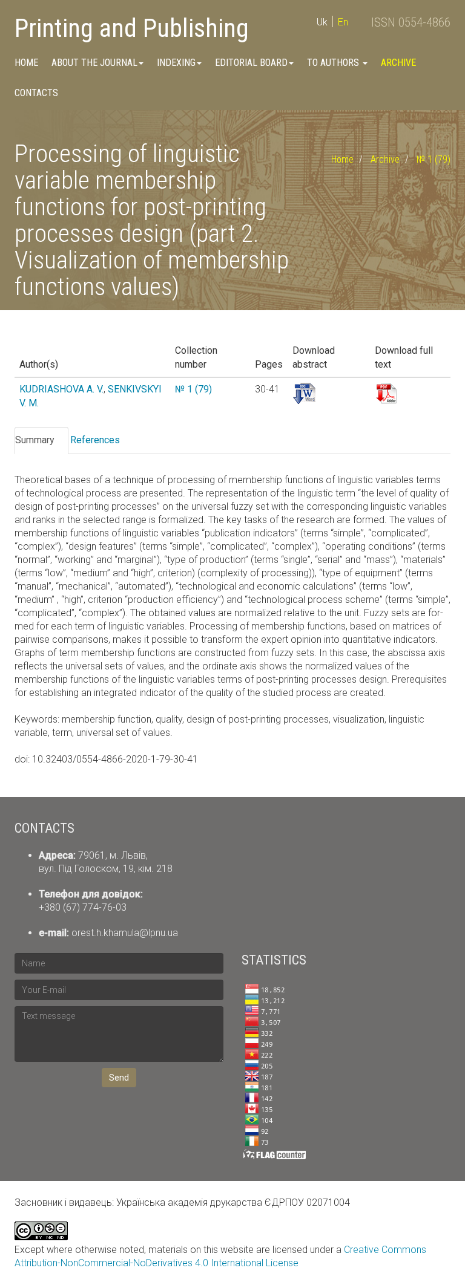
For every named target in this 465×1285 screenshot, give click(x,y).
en (343, 22)
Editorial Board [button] (251, 62)
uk (322, 22)
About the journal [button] (94, 62)
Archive (398, 62)
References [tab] (95, 440)
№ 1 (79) (433, 159)
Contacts (36, 93)
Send (119, 1077)
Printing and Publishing (132, 28)
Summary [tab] (34, 440)
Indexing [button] (176, 62)
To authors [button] (334, 62)
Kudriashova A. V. (61, 389)
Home (26, 62)
